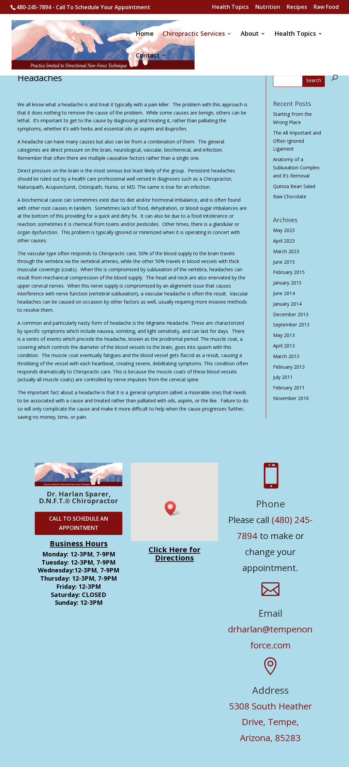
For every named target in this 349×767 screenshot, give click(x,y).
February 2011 (289, 387)
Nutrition (267, 7)
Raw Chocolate (289, 196)
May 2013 (284, 335)
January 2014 (287, 304)
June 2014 (284, 293)
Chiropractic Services (194, 34)
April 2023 (284, 240)
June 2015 (284, 262)
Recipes (297, 7)
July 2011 (283, 377)
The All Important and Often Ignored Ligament (297, 140)
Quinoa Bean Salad (294, 186)
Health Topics (230, 7)
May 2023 (284, 230)
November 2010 (291, 398)
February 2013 (289, 367)
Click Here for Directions (174, 553)
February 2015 (289, 272)
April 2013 (284, 345)
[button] (172, 508)
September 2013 (291, 324)
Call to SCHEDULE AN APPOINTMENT (78, 523)
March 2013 (286, 356)
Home (145, 34)
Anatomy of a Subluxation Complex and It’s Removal (296, 167)
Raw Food (326, 7)
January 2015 (287, 282)
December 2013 (290, 314)
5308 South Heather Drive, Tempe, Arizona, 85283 (270, 722)
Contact (148, 56)
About (250, 34)
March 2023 (286, 251)
